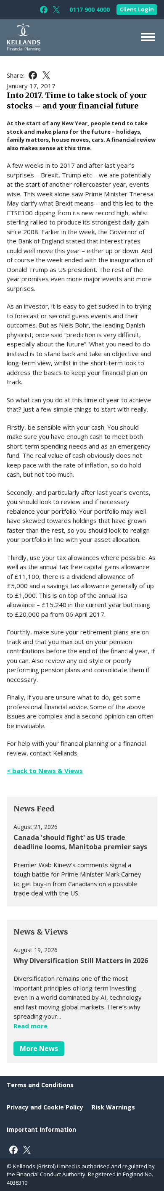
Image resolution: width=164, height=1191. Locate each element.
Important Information (41, 1129)
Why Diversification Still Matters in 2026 (80, 960)
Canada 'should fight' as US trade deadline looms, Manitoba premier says (80, 842)
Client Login (137, 9)
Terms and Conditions (40, 1085)
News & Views (40, 932)
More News (39, 1048)
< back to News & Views (45, 770)
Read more (30, 1026)
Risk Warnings (113, 1107)
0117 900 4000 (89, 9)
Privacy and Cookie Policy (45, 1107)
